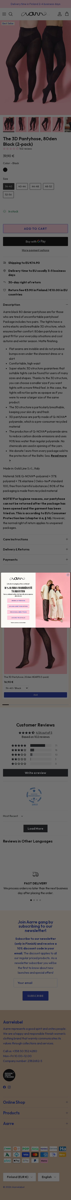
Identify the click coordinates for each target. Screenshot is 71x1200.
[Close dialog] (68, 574)
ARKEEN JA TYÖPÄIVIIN (18, 600)
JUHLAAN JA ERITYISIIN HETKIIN (18, 606)
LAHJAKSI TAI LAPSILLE (18, 617)
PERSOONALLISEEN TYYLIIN (18, 612)
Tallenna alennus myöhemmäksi (18, 622)
